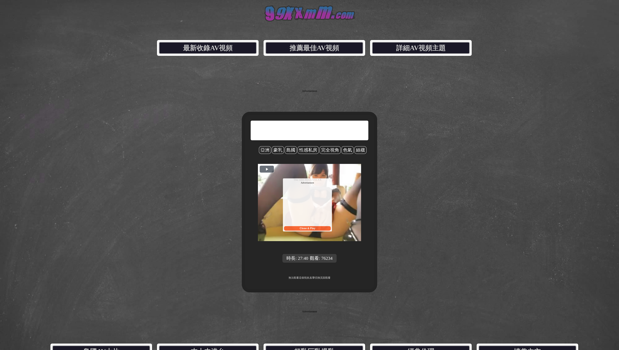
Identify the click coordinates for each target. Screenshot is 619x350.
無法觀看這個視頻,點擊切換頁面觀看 (309, 277)
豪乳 (277, 149)
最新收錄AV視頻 (208, 48)
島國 (290, 149)
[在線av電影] (309, 20)
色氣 (347, 149)
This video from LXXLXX (307, 179)
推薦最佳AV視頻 (314, 48)
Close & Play (307, 228)
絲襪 (360, 149)
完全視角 (330, 149)
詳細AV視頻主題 (421, 48)
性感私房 (308, 149)
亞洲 (265, 149)
